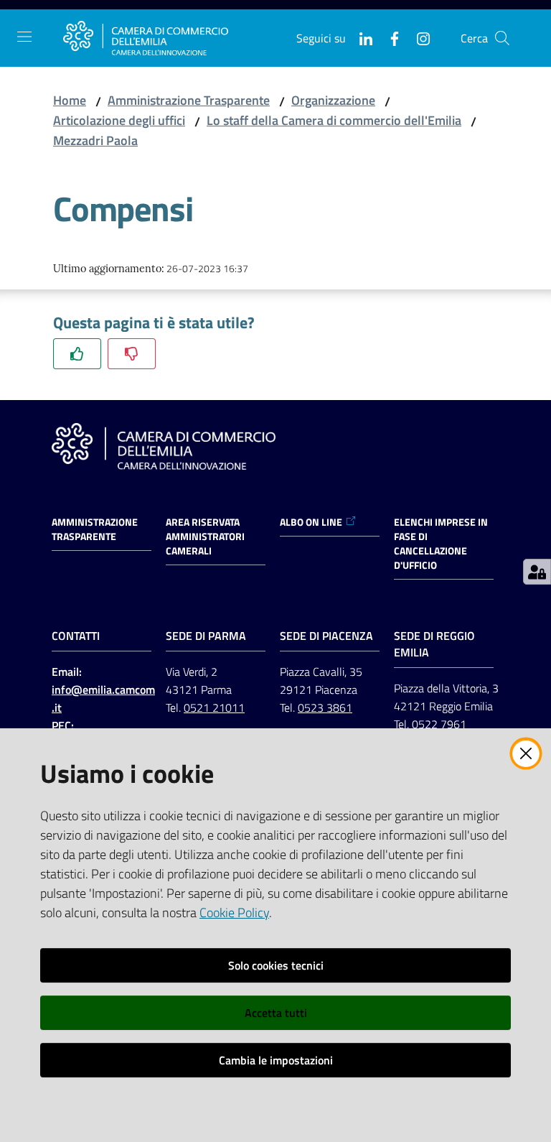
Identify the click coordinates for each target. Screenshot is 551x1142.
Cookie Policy (234, 912)
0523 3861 (325, 707)
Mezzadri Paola (95, 140)
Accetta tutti (276, 1012)
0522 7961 (439, 724)
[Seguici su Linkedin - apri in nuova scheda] (360, 37)
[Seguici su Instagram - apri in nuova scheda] (417, 37)
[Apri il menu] (24, 36)
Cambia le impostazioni (276, 1060)
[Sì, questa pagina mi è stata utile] (77, 353)
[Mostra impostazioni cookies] (537, 572)
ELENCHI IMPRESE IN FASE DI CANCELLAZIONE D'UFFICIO (441, 543)
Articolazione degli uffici (119, 120)
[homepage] (145, 38)
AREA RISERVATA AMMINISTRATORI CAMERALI (205, 536)
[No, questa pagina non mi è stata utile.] (132, 353)
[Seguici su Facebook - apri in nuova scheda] (389, 37)
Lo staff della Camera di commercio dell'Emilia (334, 120)
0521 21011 (214, 707)
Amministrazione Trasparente (189, 100)
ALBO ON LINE (311, 522)
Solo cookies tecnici (276, 965)
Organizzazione (333, 100)
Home (69, 100)
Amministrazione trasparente (95, 529)
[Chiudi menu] (499, 28)
